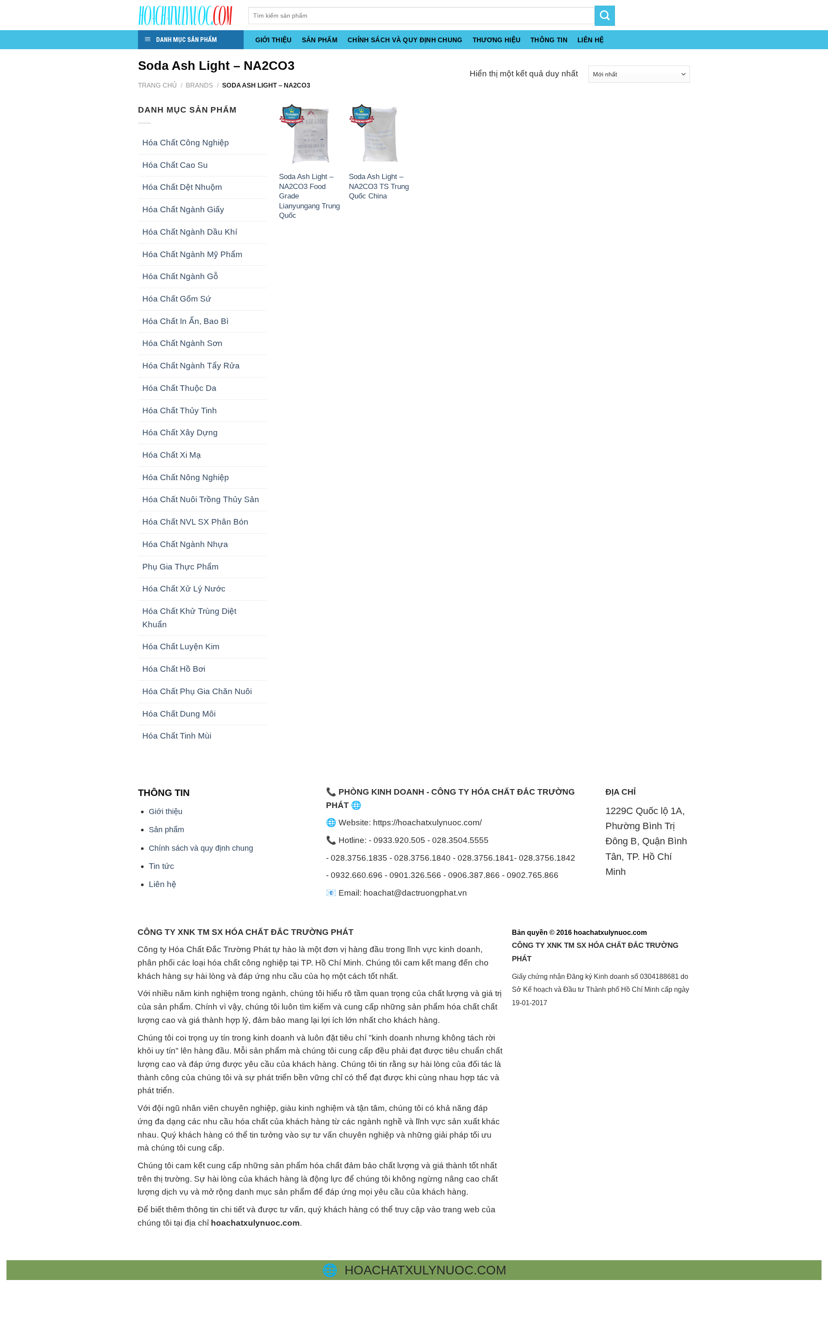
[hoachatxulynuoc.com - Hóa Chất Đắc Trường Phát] (186, 15)
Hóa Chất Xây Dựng (180, 432)
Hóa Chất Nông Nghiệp (185, 477)
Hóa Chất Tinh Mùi (176, 735)
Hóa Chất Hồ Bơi (173, 668)
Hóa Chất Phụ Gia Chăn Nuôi (197, 691)
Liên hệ (162, 884)
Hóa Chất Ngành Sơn (182, 343)
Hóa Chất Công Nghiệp (185, 142)
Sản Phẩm (320, 40)
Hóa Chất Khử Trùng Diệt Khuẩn (189, 618)
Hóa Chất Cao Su (175, 165)
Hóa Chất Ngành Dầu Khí (189, 231)
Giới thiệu (273, 40)
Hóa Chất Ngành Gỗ (180, 276)
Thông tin (549, 40)
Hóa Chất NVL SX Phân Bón (195, 521)
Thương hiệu (497, 40)
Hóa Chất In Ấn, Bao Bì (185, 321)
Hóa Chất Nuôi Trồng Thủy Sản (200, 499)
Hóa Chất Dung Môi (179, 713)
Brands (199, 85)
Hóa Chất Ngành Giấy (183, 209)
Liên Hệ (590, 40)
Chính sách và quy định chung (405, 40)
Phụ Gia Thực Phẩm (180, 566)
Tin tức (161, 866)
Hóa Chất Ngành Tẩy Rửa (191, 365)
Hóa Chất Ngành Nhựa (185, 544)
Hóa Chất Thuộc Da (179, 388)
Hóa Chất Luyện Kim (181, 646)
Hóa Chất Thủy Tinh (179, 410)
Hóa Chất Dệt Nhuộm (182, 187)
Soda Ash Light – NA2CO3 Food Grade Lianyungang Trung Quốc (309, 196)
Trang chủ (157, 85)
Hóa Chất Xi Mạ (171, 454)
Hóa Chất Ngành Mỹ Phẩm (192, 254)
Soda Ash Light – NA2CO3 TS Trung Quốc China (379, 186)
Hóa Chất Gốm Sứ (176, 298)
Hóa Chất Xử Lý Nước (184, 588)
